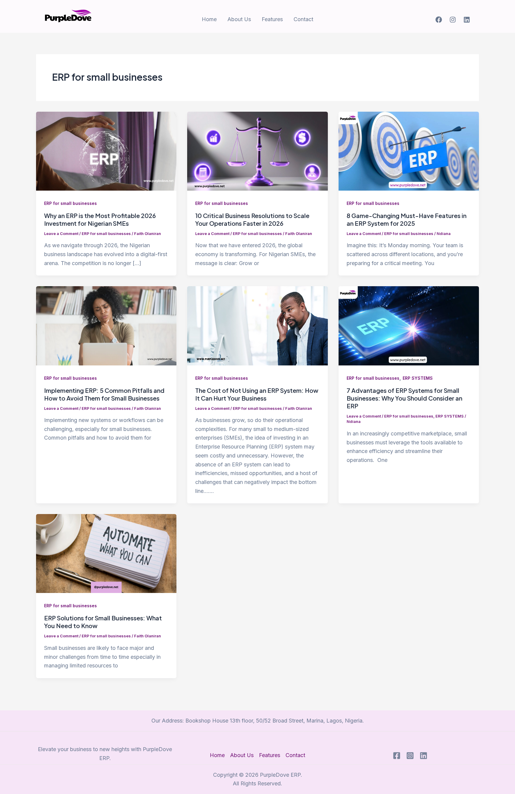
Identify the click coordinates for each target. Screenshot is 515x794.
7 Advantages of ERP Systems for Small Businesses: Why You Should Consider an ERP (404, 398)
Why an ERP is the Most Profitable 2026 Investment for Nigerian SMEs (100, 219)
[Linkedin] (466, 19)
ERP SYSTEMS (418, 378)
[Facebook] (438, 19)
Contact (303, 19)
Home (209, 19)
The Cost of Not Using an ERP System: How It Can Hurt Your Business (256, 394)
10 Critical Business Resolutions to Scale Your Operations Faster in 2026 (252, 219)
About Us (239, 19)
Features (272, 19)
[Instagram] (452, 19)
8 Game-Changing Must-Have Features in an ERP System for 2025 (406, 219)
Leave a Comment (61, 233)
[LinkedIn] (423, 755)
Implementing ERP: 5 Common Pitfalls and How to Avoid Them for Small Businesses (104, 394)
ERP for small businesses (70, 203)
